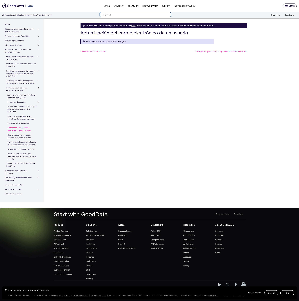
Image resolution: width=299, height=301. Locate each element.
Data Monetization (61, 265)
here (133, 25)
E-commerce (91, 248)
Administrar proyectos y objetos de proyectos (19, 58)
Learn (107, 6)
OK (287, 293)
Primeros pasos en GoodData (17, 36)
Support (166, 6)
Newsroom (219, 248)
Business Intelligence (62, 235)
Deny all (271, 293)
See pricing (238, 214)
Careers (218, 244)
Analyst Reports (189, 248)
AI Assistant (59, 244)
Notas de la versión (13, 194)
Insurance (90, 257)
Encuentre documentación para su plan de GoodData (19, 30)
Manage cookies (254, 293)
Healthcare (90, 244)
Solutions (91, 224)
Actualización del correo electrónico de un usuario (19, 129)
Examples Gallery (158, 239)
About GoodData (224, 224)
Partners (218, 239)
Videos (186, 252)
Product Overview (61, 231)
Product (58, 224)
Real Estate (91, 261)
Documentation (150, 6)
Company (219, 231)
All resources (188, 231)
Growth (274, 15)
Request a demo (222, 214)
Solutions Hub (91, 231)
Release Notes (157, 248)
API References (157, 244)
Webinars (187, 257)
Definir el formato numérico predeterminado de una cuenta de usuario (21, 156)
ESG (88, 270)
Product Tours (189, 235)
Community (133, 6)
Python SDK (155, 231)
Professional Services (95, 235)
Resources (189, 224)
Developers (157, 224)
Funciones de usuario (16, 102)
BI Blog (186, 265)
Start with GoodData (81, 214)
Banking (89, 278)
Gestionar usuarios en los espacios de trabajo (16, 89)
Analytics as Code (61, 248)
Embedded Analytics (62, 257)
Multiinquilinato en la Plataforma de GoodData (21, 65)
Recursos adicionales (13, 189)
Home (7, 24)
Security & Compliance (63, 274)
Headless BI (59, 252)
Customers (219, 235)
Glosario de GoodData (14, 185)
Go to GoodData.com (184, 6)
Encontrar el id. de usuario (18, 123)
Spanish (288, 15)
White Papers (188, 244)
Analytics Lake (60, 239)
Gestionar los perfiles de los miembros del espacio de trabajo (21, 117)
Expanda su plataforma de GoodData (16, 171)
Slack (292, 6)
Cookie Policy (172, 295)
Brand (217, 252)
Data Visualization (61, 261)
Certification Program (127, 248)
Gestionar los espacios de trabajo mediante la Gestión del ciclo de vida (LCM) (20, 73)
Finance (89, 252)
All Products (7, 15)
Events (186, 261)
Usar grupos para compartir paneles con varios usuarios (19, 136)
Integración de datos (13, 45)
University (119, 6)
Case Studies (188, 239)
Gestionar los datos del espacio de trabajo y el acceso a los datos (20, 82)
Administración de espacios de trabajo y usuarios (18, 50)
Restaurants (91, 274)
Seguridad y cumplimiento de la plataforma (18, 179)
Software (90, 239)
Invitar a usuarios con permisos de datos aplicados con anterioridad (21, 143)
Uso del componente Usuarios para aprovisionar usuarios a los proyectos (22, 109)
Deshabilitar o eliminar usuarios (20, 149)
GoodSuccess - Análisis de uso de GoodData (20, 164)
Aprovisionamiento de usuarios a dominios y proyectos (21, 96)
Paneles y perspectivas (14, 40)
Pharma (89, 265)
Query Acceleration (62, 270)
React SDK (155, 235)
